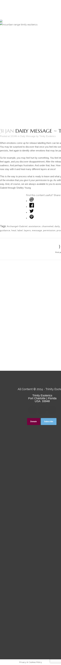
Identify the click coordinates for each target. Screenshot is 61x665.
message (37, 230)
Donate (33, 421)
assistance (35, 226)
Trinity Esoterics (47, 136)
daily (57, 226)
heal (13, 230)
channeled (47, 226)
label (20, 230)
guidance (5, 230)
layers (27, 230)
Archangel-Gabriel (17, 226)
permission (49, 230)
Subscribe (48, 421)
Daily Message (28, 136)
